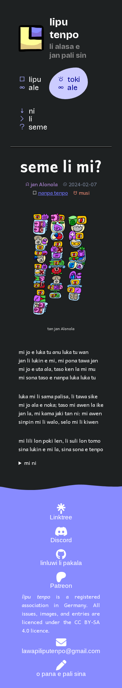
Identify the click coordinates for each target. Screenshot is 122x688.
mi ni (30, 462)
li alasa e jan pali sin (67, 51)
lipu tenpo (64, 28)
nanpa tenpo (53, 192)
